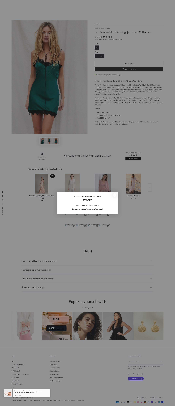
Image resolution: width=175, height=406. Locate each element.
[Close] (114, 195)
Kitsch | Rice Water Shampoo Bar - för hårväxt (26, 392)
